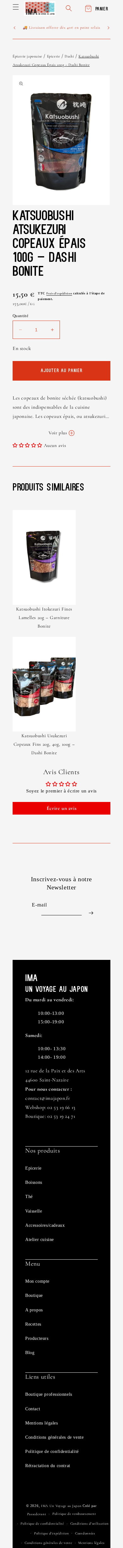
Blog (29, 1352)
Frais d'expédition (59, 293)
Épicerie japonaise (27, 56)
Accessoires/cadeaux (45, 1225)
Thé (29, 1196)
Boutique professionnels (48, 1394)
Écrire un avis (61, 808)
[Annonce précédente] (14, 28)
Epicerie (53, 56)
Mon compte (37, 1281)
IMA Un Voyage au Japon (61, 1506)
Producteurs (37, 1338)
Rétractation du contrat (47, 1465)
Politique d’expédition (51, 1533)
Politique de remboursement (74, 1514)
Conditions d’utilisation (89, 1523)
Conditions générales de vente (54, 1437)
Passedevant (36, 1514)
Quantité (20, 315)
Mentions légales (41, 1423)
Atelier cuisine (39, 1239)
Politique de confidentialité (52, 1451)
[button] (16, 7)
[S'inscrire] (91, 913)
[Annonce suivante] (108, 28)
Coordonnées (85, 1533)
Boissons (33, 1182)
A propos (34, 1310)
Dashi (69, 56)
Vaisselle (33, 1211)
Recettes (33, 1324)
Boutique (34, 1295)
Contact (32, 1408)
